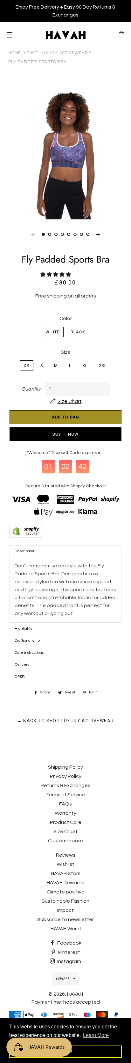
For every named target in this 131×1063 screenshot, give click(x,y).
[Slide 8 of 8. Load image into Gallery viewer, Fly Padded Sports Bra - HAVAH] (88, 234)
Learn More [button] (96, 1035)
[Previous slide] (33, 234)
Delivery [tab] (22, 665)
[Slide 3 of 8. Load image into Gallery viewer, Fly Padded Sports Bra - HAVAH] (56, 234)
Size (66, 352)
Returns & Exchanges (65, 785)
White (52, 332)
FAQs (65, 803)
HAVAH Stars (65, 873)
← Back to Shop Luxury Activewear (65, 720)
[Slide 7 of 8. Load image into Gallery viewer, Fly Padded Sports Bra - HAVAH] (81, 234)
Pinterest (68, 952)
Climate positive (66, 891)
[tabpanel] (65, 154)
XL (85, 365)
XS (27, 365)
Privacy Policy (65, 776)
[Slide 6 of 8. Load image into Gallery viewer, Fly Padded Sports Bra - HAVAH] (75, 234)
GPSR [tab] (20, 677)
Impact (65, 910)
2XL (103, 365)
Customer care (65, 840)
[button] (56, 274)
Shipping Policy (65, 767)
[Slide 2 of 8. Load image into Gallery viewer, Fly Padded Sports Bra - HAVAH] (49, 234)
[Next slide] (98, 234)
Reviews (65, 855)
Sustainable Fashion (65, 901)
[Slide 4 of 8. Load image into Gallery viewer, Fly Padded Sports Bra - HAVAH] (62, 234)
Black (78, 332)
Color (65, 318)
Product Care (65, 822)
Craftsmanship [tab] (27, 640)
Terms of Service (65, 794)
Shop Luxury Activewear (57, 53)
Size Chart (65, 831)
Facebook (68, 943)
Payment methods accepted (65, 1002)
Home (14, 53)
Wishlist (65, 864)
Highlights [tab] (23, 628)
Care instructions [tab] (29, 653)
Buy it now (65, 434)
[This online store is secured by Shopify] (65, 532)
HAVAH (75, 994)
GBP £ (63, 978)
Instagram (68, 961)
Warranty (65, 813)
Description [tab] (24, 551)
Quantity (31, 388)
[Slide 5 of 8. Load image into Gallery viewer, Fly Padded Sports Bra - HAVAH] (69, 234)
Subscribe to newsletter (65, 919)
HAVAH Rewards (65, 882)
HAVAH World (66, 928)
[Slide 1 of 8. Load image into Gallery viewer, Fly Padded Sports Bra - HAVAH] (43, 234)
